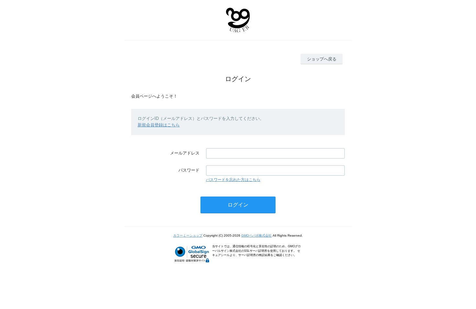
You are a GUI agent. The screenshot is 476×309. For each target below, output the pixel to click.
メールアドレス (184, 153)
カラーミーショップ (187, 235)
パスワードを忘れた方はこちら (233, 179)
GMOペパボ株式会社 (256, 235)
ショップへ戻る (321, 59)
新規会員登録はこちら (159, 125)
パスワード (188, 170)
